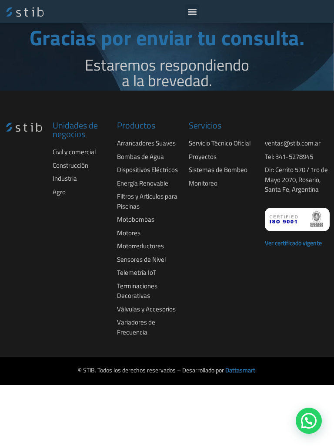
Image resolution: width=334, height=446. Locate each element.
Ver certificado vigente (293, 242)
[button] (192, 11)
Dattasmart (240, 370)
